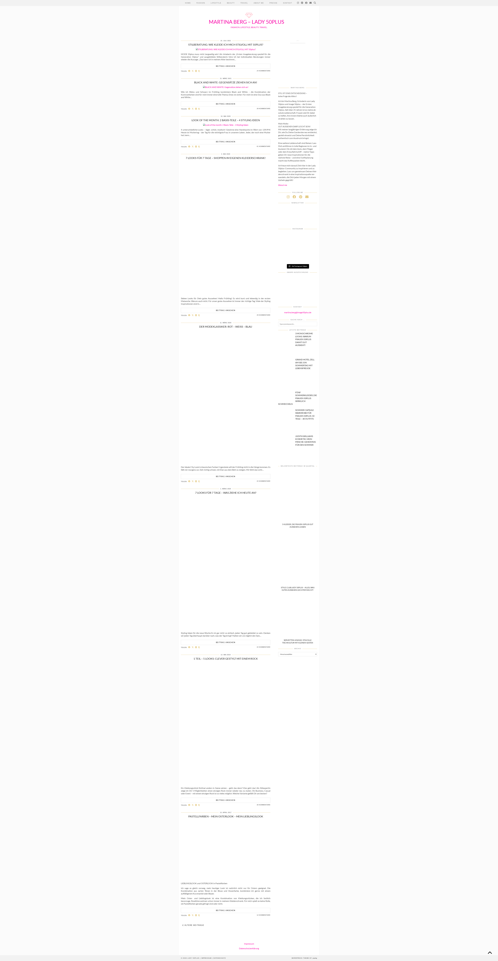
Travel (244, 3)
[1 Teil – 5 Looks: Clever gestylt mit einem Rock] (225, 783)
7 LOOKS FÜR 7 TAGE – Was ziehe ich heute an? (225, 492)
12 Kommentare (263, 915)
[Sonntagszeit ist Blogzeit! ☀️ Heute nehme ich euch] (310, 251)
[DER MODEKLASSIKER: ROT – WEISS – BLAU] (226, 462)
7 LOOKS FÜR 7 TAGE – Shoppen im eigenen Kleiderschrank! (226, 157)
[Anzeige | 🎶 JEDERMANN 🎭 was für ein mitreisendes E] (297, 236)
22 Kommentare (263, 481)
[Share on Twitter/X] (192, 71)
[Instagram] (298, 3)
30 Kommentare (263, 805)
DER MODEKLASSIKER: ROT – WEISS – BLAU (225, 326)
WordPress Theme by (304, 958)
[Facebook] (306, 3)
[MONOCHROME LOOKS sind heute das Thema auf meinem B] (284, 243)
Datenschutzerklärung (249, 948)
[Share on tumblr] (199, 71)
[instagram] (288, 197)
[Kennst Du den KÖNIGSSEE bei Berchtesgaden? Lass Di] (284, 258)
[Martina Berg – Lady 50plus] (249, 18)
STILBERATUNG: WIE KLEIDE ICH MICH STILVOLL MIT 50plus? (225, 44)
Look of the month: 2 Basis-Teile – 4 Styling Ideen (226, 120)
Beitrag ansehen (225, 66)
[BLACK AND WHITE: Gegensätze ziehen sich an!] (225, 87)
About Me (259, 3)
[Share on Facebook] (189, 71)
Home (188, 3)
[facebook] (294, 197)
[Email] (310, 3)
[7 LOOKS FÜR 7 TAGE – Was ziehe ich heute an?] (226, 628)
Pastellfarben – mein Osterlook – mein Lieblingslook (225, 816)
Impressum (249, 943)
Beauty (231, 3)
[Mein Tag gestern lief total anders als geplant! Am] (310, 243)
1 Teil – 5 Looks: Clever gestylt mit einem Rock (225, 658)
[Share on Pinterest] (196, 71)
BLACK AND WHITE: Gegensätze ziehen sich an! (225, 82)
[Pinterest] (302, 3)
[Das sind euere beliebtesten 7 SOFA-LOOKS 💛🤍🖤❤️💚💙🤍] (284, 236)
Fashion (200, 3)
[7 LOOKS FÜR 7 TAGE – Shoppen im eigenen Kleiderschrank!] (226, 293)
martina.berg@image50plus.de (297, 312)
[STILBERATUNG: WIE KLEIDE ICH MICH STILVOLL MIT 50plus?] (226, 49)
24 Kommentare (263, 71)
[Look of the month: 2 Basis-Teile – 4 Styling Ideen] (225, 125)
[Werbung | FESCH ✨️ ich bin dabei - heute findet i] (297, 243)
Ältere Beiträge (194, 925)
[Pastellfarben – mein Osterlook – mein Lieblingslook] (225, 878)
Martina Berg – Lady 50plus (246, 22)
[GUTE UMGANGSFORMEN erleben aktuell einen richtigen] (297, 251)
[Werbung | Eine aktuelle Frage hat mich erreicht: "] (310, 258)
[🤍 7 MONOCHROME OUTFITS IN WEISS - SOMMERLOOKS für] (297, 258)
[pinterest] (300, 197)
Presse (273, 3)
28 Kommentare (263, 108)
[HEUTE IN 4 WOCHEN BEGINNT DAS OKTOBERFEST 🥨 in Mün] (284, 251)
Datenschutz (219, 958)
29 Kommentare (263, 315)
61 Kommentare (263, 146)
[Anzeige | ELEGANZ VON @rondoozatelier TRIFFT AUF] (310, 236)
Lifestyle (216, 3)
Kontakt (287, 3)
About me (282, 185)
